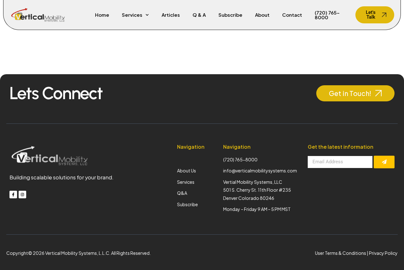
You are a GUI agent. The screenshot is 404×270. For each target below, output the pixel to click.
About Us (186, 170)
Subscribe (230, 15)
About (262, 15)
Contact (292, 15)
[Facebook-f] (13, 194)
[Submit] (384, 162)
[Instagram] (22, 194)
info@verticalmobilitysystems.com (260, 170)
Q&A (182, 193)
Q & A (199, 15)
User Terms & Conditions (340, 253)
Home (102, 15)
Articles (171, 15)
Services (132, 15)
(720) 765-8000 (327, 14)
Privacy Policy (383, 253)
